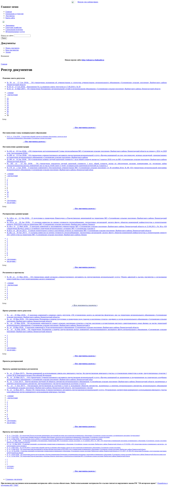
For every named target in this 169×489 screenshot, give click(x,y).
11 (8, 194)
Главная (4, 64)
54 (8, 107)
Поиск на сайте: (7, 36)
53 (8, 105)
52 (8, 103)
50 (8, 99)
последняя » (11, 203)
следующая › (12, 200)
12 (8, 196)
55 (8, 109)
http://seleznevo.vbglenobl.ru (93, 60)
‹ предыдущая (12, 95)
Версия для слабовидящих (88, 2)
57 (8, 113)
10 (8, 192)
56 (8, 111)
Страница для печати (14, 479)
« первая (10, 93)
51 (8, 101)
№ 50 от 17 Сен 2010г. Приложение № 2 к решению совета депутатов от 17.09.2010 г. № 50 (43, 87)
